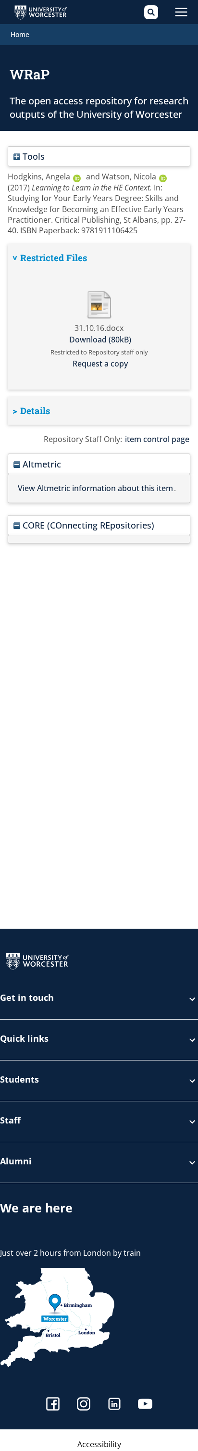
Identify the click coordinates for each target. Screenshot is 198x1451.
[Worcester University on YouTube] (145, 1405)
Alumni (16, 1162)
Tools (32, 156)
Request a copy (100, 363)
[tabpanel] (99, 317)
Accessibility (99, 1444)
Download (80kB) (100, 339)
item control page (157, 439)
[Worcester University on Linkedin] (114, 1405)
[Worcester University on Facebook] (53, 1405)
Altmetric (40, 464)
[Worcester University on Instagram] (83, 1405)
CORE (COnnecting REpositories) (87, 525)
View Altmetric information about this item (95, 488)
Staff (10, 1121)
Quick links (24, 1039)
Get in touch (27, 998)
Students (19, 1080)
